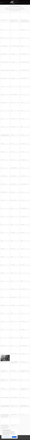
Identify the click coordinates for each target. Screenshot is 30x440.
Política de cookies (19, 436)
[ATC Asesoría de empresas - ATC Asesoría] (15, 2)
